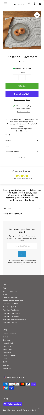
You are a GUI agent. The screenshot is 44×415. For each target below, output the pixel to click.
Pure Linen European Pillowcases (14, 319)
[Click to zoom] (37, 15)
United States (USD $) (14, 377)
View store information (23, 111)
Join (22, 254)
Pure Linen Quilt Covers (11, 307)
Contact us (21, 157)
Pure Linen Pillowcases (11, 316)
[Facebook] (4, 399)
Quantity (22, 72)
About (5, 294)
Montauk (19, 410)
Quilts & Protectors (9, 356)
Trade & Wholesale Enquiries (13, 301)
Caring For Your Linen (10, 297)
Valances (6, 365)
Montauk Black (8, 343)
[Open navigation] (5, 3)
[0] (40, 3)
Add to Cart (22, 86)
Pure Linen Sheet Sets (10, 304)
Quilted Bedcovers (9, 334)
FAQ (4, 288)
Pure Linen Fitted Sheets (11, 313)
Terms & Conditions (10, 291)
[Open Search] (29, 3)
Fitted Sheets (7, 349)
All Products (7, 368)
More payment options (22, 100)
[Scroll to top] (39, 408)
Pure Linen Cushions (10, 322)
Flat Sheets (7, 346)
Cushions (6, 362)
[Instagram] (7, 399)
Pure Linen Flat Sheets (11, 310)
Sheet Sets (6, 340)
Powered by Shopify (30, 410)
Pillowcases (7, 352)
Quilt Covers (7, 337)
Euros (5, 359)
